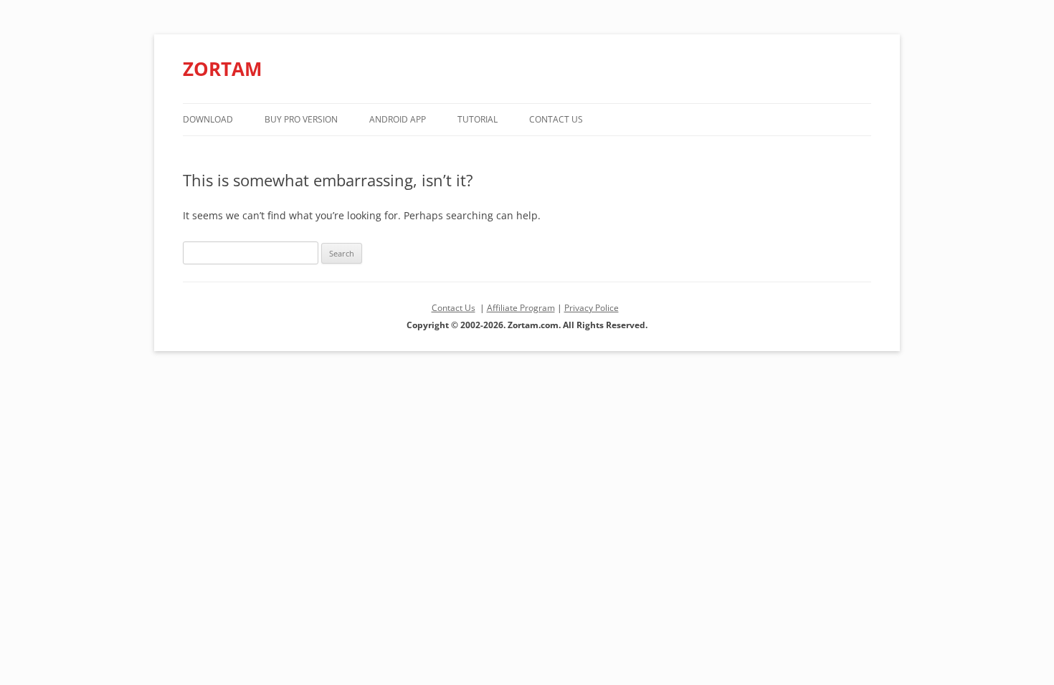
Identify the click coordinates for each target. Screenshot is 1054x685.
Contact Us (556, 119)
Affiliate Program (521, 308)
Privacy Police (591, 308)
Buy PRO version (301, 119)
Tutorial (477, 119)
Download (208, 119)
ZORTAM (222, 69)
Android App (397, 119)
